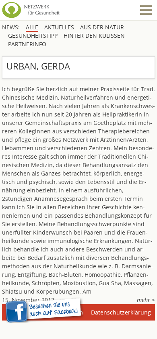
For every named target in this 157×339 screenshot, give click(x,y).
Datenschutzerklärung (121, 312)
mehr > (146, 300)
